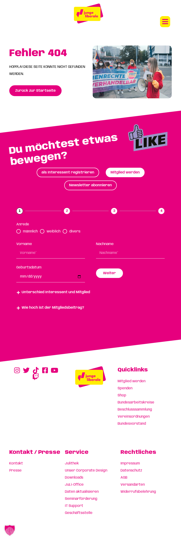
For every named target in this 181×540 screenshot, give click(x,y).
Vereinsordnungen (134, 416)
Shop (122, 395)
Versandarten (133, 485)
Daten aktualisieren (82, 492)
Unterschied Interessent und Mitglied (56, 292)
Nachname (105, 244)
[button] (165, 21)
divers (74, 231)
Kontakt (16, 463)
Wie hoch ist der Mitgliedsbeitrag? (53, 308)
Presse (15, 470)
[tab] (68, 172)
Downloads (74, 477)
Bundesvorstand (132, 424)
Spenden (125, 388)
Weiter (109, 273)
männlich (30, 231)
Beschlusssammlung (135, 409)
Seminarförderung (81, 499)
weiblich (53, 231)
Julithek (72, 463)
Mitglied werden (131, 381)
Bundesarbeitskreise (136, 402)
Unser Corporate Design (86, 470)
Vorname (24, 244)
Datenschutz (131, 470)
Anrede (22, 224)
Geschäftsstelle (78, 513)
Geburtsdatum (28, 267)
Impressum (130, 463)
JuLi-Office (74, 485)
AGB (124, 477)
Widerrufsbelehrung (138, 492)
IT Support (74, 506)
